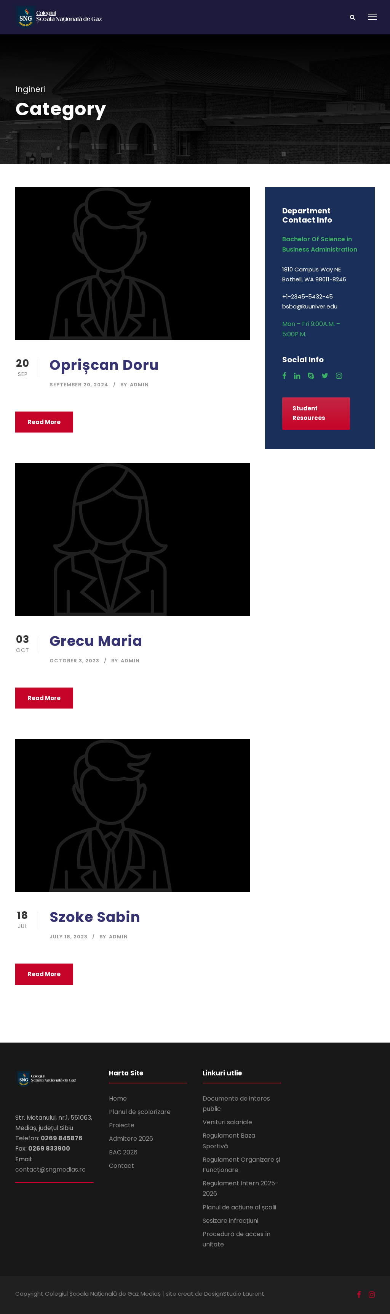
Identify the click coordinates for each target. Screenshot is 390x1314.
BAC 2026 (123, 1152)
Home (118, 1098)
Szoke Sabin (95, 917)
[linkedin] (297, 376)
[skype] (311, 376)
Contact (121, 1165)
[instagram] (339, 376)
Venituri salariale (227, 1122)
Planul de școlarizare (140, 1111)
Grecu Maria (96, 641)
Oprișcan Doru (104, 365)
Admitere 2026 (131, 1138)
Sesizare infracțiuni (230, 1220)
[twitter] (324, 376)
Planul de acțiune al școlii (239, 1207)
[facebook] (284, 376)
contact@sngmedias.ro (50, 1169)
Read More (44, 422)
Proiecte (121, 1125)
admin (139, 384)
